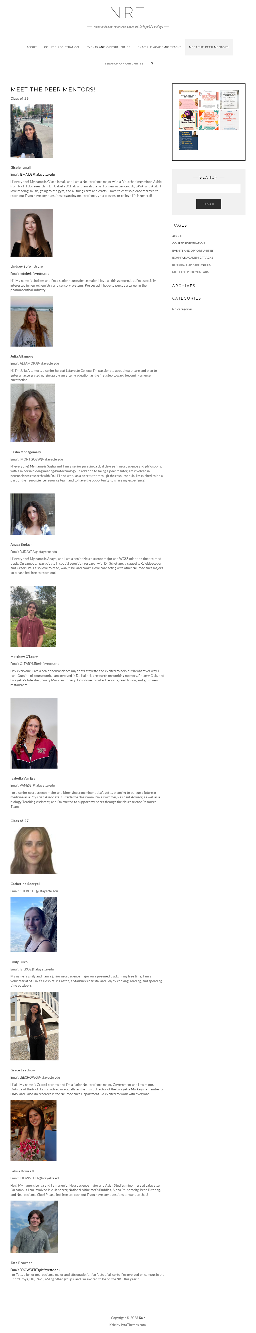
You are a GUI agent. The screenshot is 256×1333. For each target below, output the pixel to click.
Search (209, 203)
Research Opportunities (122, 63)
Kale (142, 1318)
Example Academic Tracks (160, 47)
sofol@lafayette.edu (34, 274)
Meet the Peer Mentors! (209, 47)
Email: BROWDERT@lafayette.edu (35, 1270)
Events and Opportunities (108, 47)
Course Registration (61, 47)
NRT (128, 12)
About (32, 47)
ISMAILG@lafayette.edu (37, 174)
